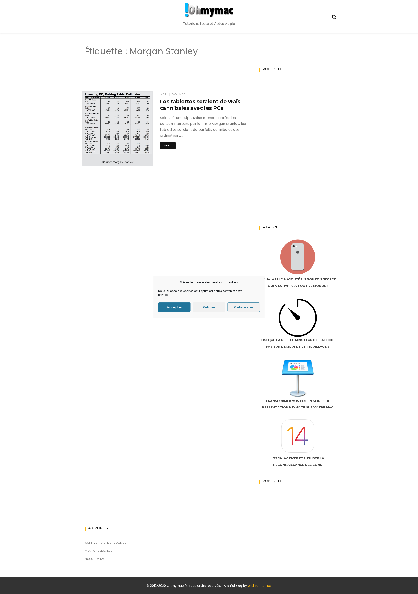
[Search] (334, 16)
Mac (182, 94)
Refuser (209, 307)
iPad (174, 94)
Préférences (244, 307)
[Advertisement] (157, 78)
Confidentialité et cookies (105, 542)
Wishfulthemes (259, 586)
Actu (164, 94)
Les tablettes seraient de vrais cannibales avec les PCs (200, 104)
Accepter (174, 307)
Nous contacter (97, 558)
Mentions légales (98, 550)
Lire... (167, 145)
